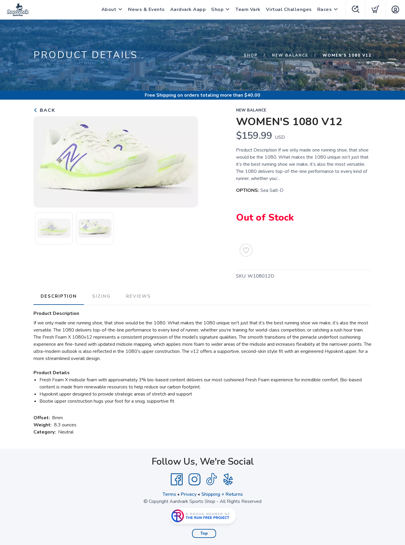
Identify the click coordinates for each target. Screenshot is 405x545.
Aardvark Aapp (188, 9)
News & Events (146, 9)
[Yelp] (228, 479)
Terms (169, 494)
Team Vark (248, 9)
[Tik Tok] (211, 479)
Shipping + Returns (222, 494)
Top (204, 533)
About (109, 9)
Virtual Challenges (289, 9)
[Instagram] (194, 479)
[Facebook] (177, 479)
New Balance (290, 55)
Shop (217, 9)
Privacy (189, 494)
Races (324, 9)
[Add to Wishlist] (246, 250)
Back (46, 110)
